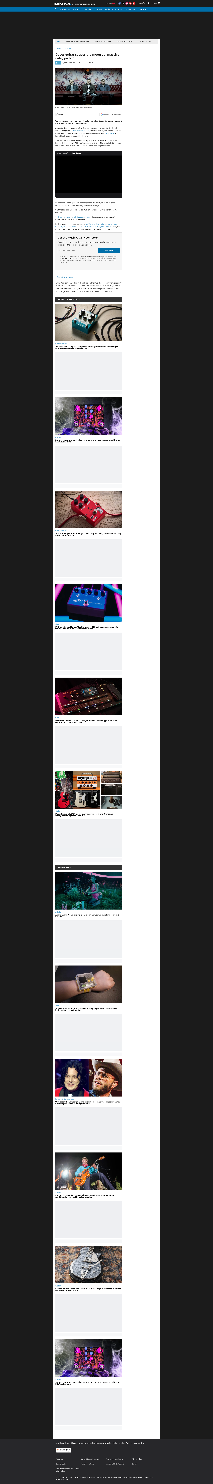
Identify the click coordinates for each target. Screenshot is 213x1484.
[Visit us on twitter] (123, 3)
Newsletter (117, 114)
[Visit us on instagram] (126, 3)
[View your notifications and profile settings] (149, 3)
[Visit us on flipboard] (134, 3)
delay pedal (109, 133)
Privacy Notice (67, 258)
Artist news (65, 9)
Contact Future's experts (90, 1459)
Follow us (106, 114)
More (142, 9)
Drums (99, 9)
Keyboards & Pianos (113, 9)
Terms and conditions (114, 1459)
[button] (156, 3)
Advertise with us (87, 1464)
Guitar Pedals (68, 49)
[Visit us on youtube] (130, 3)
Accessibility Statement (115, 1464)
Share (61, 114)
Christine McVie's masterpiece (77, 41)
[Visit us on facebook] (119, 3)
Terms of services (86, 257)
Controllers (87, 9)
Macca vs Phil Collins (103, 41)
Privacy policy (137, 1459)
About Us (59, 1459)
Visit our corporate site (134, 1443)
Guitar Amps (131, 9)
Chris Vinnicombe (70, 63)
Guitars (76, 9)
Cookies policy (61, 1464)
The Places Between (81, 130)
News (58, 63)
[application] (88, 174)
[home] (56, 9)
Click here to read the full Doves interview (72, 217)
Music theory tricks (124, 41)
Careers (135, 1464)
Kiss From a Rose (145, 41)
